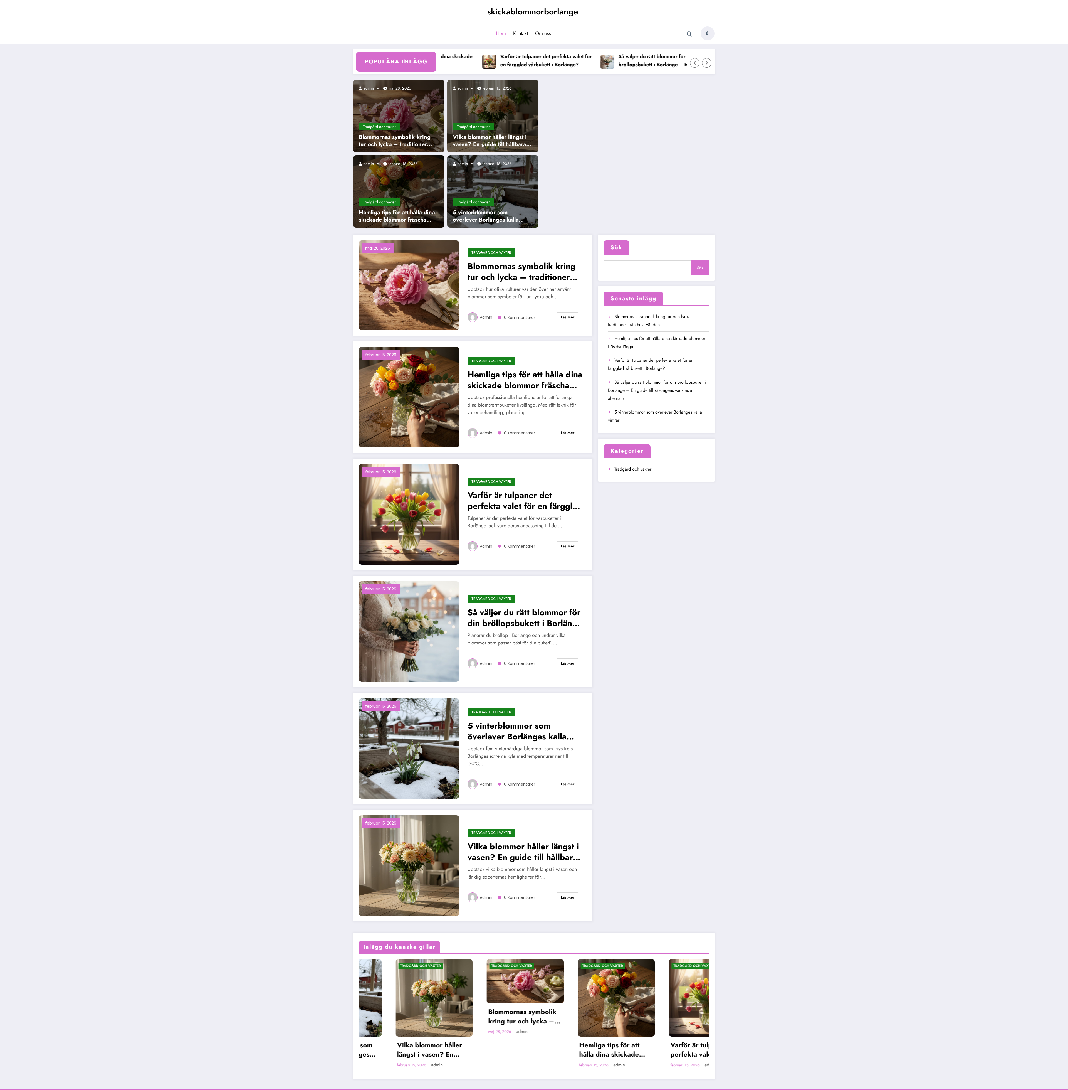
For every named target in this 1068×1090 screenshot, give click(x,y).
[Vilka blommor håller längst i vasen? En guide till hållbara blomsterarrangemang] (492, 115)
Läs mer (567, 317)
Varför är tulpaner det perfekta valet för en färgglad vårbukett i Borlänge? (500, 60)
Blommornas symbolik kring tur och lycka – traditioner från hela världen (395, 141)
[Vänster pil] (694, 62)
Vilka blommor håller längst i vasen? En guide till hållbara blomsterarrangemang (490, 141)
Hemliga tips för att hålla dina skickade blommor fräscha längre (397, 216)
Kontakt (520, 33)
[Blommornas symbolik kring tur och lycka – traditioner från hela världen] (398, 115)
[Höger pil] (706, 62)
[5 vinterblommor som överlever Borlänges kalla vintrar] (492, 191)
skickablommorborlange (532, 12)
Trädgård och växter (379, 126)
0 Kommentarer (519, 317)
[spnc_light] (708, 33)
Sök (616, 247)
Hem (501, 33)
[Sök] (689, 34)
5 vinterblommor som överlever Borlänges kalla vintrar (486, 216)
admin (368, 88)
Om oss (543, 33)
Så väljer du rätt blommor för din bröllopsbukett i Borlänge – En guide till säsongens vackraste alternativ (616, 61)
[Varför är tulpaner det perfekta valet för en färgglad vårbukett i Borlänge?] (409, 514)
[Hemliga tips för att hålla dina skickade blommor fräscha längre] (398, 191)
